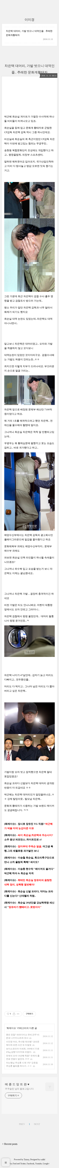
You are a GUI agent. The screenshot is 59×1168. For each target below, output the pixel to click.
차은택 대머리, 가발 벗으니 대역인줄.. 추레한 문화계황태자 (29, 33)
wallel (42, 1159)
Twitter (23, 1163)
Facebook (30, 1163)
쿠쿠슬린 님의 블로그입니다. (19, 1089)
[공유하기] (14, 1013)
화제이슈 (11, 1028)
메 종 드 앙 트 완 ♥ (17, 1084)
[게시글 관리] (18, 1013)
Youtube (38, 1163)
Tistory (26, 1159)
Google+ (46, 1163)
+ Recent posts (9, 1144)
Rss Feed (13, 1163)
